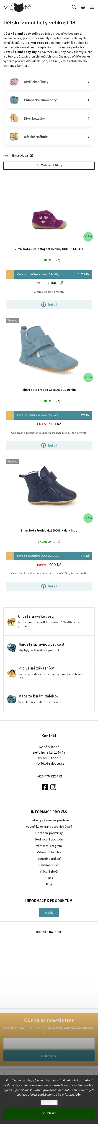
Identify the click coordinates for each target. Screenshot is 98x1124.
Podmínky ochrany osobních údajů (49, 826)
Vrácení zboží (49, 871)
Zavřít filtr (49, 166)
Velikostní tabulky (49, 852)
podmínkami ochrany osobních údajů (71, 1028)
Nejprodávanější (23, 155)
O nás (49, 878)
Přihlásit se (49, 1056)
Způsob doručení (49, 859)
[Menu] (92, 6)
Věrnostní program (49, 846)
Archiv (49, 912)
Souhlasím (49, 1113)
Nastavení (49, 1102)
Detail (52, 304)
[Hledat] (74, 6)
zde (78, 1095)
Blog (49, 884)
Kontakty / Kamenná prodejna (49, 820)
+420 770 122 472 (49, 776)
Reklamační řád (49, 865)
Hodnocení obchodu (49, 839)
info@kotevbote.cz (49, 763)
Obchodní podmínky (49, 833)
